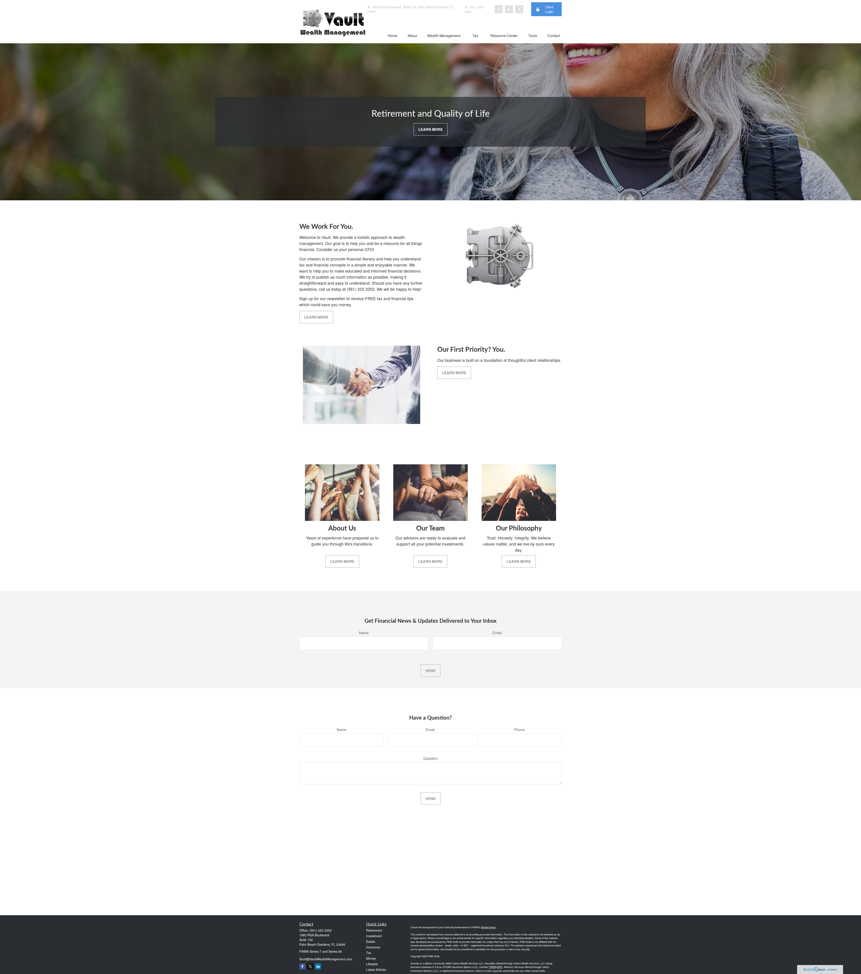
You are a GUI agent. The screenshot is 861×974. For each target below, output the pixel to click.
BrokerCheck (488, 927)
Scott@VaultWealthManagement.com (325, 959)
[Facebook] (519, 9)
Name (364, 632)
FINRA (492, 967)
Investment (374, 936)
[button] (392, 35)
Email (497, 632)
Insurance (373, 947)
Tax (368, 952)
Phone (519, 729)
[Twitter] (499, 9)
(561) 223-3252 (474, 9)
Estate (370, 941)
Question (430, 758)
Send (430, 670)
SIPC (499, 967)
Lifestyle (372, 964)
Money (371, 958)
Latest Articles (376, 969)
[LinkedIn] (509, 9)
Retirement (374, 930)
